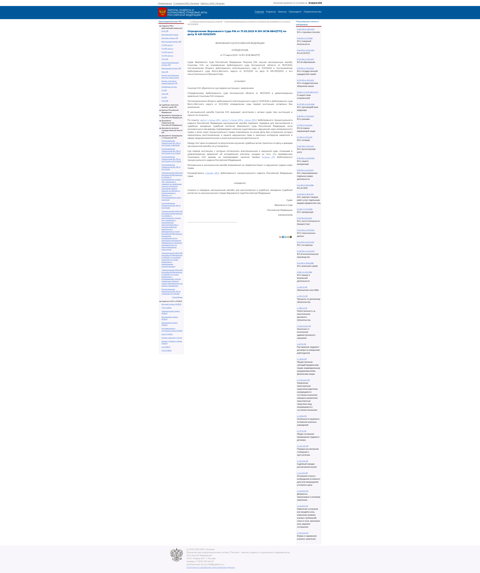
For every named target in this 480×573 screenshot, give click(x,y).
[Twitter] (285, 236)
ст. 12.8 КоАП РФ (303, 380)
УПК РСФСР (167, 350)
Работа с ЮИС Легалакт (212, 3)
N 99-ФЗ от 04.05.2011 (305, 170)
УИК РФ (165, 94)
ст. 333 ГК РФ (302, 287)
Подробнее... (177, 297)
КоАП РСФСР (167, 334)
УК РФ (164, 97)
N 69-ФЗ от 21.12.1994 (305, 38)
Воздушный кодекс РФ (171, 42)
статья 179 (269, 157)
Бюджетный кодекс (170, 35)
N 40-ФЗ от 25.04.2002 (305, 50)
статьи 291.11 (250, 120)
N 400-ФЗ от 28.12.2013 (305, 29)
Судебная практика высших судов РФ (206, 21)
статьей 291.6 (212, 173)
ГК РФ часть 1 (167, 45)
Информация (165, 3)
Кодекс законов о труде (172, 338)
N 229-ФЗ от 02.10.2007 (306, 251)
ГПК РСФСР (167, 308)
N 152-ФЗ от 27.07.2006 (305, 230)
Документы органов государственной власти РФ (172, 130)
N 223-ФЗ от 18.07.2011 (305, 194)
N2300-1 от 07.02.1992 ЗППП (307, 92)
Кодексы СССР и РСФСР (172, 301)
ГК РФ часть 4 (167, 56)
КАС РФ (165, 72)
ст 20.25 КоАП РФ (304, 326)
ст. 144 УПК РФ (302, 446)
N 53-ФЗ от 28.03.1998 (305, 263)
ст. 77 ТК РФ (301, 431)
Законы (282, 11)
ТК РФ (164, 90)
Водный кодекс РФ (170, 38)
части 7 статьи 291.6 (232, 120)
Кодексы (271, 11)
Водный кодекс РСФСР (171, 304)
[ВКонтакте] (283, 236)
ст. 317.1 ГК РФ (302, 296)
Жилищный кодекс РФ (171, 68)
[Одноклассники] (288, 236)
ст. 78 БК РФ (302, 359)
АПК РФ (165, 31)
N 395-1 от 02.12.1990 (304, 272)
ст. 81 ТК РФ (301, 344)
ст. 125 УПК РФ (302, 461)
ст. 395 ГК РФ (302, 308)
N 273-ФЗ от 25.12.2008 (305, 104)
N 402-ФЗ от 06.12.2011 (305, 146)
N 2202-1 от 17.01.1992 (304, 209)
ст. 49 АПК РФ (302, 506)
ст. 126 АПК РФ (302, 491)
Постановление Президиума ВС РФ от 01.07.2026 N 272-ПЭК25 (171, 159)
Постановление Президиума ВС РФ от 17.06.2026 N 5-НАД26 (171, 291)
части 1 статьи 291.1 (210, 120)
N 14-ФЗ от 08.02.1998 (305, 185)
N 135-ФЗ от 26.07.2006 (305, 158)
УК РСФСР (166, 347)
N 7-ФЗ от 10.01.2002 (304, 125)
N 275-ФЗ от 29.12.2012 (305, 80)
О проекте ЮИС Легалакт (186, 3)
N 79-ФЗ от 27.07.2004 (305, 68)
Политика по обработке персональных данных (210, 567)
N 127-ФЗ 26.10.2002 (304, 218)
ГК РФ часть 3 (167, 52)
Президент (295, 11)
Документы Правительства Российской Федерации (172, 123)
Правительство (313, 11)
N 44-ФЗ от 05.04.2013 (305, 242)
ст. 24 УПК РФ (302, 473)
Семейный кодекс (169, 87)
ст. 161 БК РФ (302, 416)
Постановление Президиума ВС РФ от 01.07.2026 (171, 167)
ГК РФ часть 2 (167, 49)
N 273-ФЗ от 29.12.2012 (305, 59)
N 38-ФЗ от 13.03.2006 (305, 116)
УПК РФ (165, 101)
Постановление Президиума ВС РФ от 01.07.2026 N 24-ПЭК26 (171, 151)
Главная (259, 11)
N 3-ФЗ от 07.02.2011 (304, 137)
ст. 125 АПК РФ (302, 533)
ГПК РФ (165, 59)
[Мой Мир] (291, 236)
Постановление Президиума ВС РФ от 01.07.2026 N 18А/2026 (171, 143)
